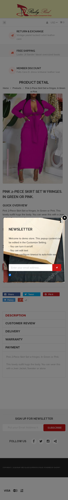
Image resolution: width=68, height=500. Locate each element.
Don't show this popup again (28, 274)
